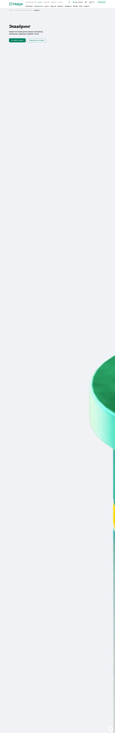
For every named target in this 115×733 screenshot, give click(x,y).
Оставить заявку (17, 40)
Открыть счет (38, 6)
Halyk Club (47, 2)
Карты (47, 6)
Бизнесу (40, 2)
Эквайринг (68, 6)
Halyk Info (54, 2)
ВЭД (80, 6)
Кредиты (60, 6)
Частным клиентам (31, 2)
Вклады (75, 6)
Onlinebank (101, 2)
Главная (11, 10)
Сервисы (86, 6)
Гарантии (53, 6)
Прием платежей (27, 10)
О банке (60, 2)
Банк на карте (79, 2)
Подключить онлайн (36, 40)
